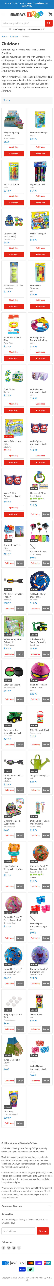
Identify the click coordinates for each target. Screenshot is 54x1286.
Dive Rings (9, 1111)
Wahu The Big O (38, 233)
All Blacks (7, 599)
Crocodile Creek (36, 872)
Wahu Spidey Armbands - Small (38, 442)
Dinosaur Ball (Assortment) (10, 235)
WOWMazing (9, 645)
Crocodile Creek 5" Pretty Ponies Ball (13, 918)
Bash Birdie (9, 389)
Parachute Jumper (38, 551)
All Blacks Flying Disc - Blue (38, 595)
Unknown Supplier (11, 1114)
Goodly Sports (35, 496)
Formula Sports (9, 1020)
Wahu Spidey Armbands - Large (12, 494)
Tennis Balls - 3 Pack (13, 285)
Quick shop (13, 147)
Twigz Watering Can (39, 775)
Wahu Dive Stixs (11, 184)
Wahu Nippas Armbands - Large (38, 925)
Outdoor (14, 36)
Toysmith (7, 551)
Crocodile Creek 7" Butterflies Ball (39, 970)
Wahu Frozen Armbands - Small (38, 390)
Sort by (7, 100)
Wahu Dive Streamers (35, 287)
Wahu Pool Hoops (39, 132)
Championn (8, 288)
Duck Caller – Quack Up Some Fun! (40, 822)
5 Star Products (9, 138)
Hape (6, 872)
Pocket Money (9, 239)
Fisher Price (8, 343)
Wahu (32, 135)
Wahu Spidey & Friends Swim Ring (38, 339)
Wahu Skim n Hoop (13, 441)
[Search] (49, 23)
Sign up (43, 1230)
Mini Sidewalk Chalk (39, 730)
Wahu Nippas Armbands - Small (38, 1067)
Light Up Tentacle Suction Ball (12, 822)
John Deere (34, 645)
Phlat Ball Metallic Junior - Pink (38, 686)
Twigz (32, 778)
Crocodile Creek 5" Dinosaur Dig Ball (39, 867)
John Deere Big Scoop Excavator (38, 640)
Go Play (7, 392)
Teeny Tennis (36, 1014)
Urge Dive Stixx (37, 184)
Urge (32, 187)
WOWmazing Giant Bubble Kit (13, 640)
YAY (31, 1017)
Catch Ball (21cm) (12, 684)
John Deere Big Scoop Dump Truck (12, 731)
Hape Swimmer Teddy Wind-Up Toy (13, 867)
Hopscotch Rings (38, 493)
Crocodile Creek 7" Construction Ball (13, 970)
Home (4, 36)
